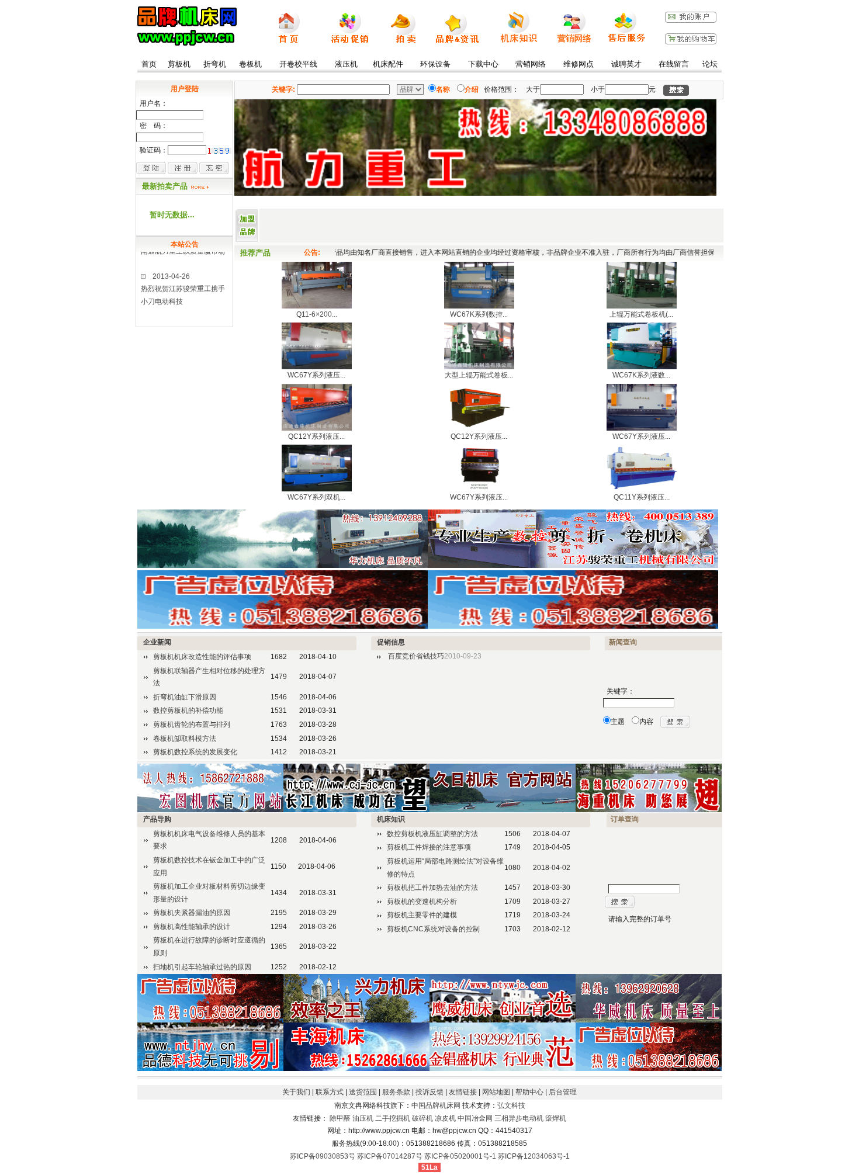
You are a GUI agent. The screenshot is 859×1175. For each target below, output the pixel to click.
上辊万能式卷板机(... (641, 314)
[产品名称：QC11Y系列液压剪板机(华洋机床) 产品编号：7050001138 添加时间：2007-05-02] (642, 489)
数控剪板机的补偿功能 (188, 710)
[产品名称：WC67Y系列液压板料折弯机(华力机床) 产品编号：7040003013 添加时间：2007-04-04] (642, 428)
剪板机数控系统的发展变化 (195, 752)
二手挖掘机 (392, 1118)
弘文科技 (511, 1105)
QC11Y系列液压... (642, 497)
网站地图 (496, 1092)
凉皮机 (445, 1118)
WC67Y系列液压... (316, 375)
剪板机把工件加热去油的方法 (432, 887)
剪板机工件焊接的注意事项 (429, 847)
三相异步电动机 (518, 1118)
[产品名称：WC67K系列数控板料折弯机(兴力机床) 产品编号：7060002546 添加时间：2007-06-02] (479, 306)
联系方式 (330, 1092)
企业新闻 (157, 642)
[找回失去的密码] (214, 168)
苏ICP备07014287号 (389, 1156)
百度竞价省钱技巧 (416, 656)
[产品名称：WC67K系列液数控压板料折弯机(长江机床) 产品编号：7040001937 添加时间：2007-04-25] (642, 367)
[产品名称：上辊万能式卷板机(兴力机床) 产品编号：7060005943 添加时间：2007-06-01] (642, 306)
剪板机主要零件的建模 (422, 915)
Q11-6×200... (316, 314)
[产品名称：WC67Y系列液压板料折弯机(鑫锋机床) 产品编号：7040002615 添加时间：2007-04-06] (317, 367)
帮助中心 (529, 1092)
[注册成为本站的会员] (183, 168)
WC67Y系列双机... (316, 497)
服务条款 (396, 1092)
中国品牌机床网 (435, 1105)
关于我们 (296, 1092)
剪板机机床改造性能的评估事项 (202, 657)
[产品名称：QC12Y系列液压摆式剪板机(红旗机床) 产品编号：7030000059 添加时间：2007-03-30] (479, 428)
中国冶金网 (475, 1118)
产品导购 (157, 819)
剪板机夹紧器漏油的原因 (191, 913)
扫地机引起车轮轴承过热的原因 (202, 967)
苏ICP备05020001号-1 (460, 1156)
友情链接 (463, 1092)
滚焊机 (555, 1118)
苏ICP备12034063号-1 (534, 1156)
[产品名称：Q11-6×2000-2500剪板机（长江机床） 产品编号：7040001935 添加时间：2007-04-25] (317, 306)
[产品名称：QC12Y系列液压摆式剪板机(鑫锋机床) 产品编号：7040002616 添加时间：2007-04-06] (317, 428)
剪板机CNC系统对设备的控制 (433, 929)
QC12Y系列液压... (316, 436)
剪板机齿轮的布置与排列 (191, 724)
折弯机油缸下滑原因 (184, 697)
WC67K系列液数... (641, 375)
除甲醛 (340, 1118)
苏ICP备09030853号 (322, 1156)
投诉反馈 (429, 1092)
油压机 (362, 1118)
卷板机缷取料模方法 (184, 738)
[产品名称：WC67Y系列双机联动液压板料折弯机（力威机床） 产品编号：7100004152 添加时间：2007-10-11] (317, 489)
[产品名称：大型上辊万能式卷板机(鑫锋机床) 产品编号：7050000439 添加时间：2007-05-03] (479, 367)
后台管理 (563, 1092)
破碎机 (422, 1118)
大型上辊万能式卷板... (479, 375)
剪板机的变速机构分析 (422, 901)
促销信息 (391, 642)
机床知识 (391, 819)
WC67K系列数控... (479, 314)
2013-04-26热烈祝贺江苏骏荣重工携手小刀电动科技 (183, 275)
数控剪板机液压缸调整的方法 (432, 834)
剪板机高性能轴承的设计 (191, 927)
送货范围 (363, 1092)
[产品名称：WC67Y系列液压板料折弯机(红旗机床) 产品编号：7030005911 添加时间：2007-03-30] (479, 489)
